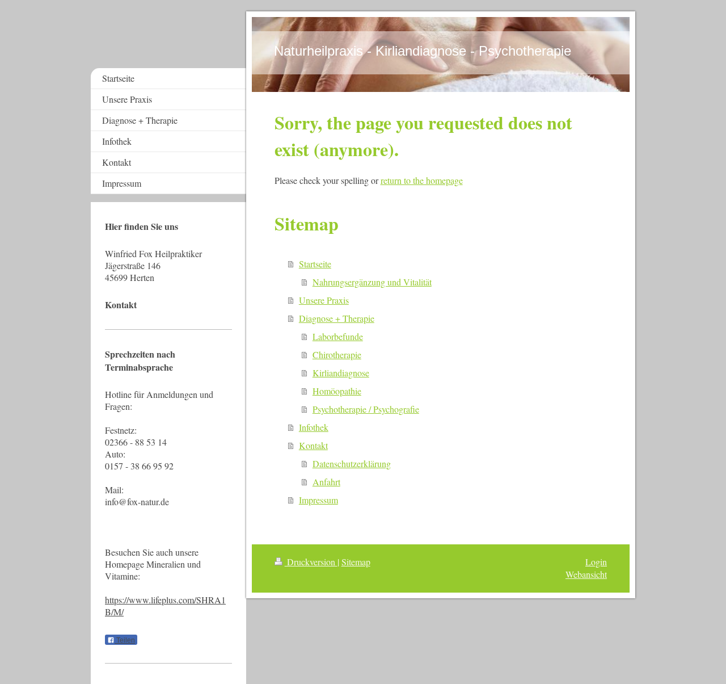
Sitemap (355, 562)
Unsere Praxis (324, 300)
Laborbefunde (338, 336)
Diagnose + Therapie (336, 318)
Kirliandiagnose (341, 373)
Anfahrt (326, 482)
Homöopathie (337, 391)
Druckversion (311, 562)
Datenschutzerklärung (352, 463)
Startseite (315, 264)
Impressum (318, 500)
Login (596, 562)
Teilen (125, 640)
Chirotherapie (337, 354)
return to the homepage (422, 180)
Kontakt (313, 445)
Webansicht (586, 574)
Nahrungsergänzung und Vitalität (372, 282)
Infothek (313, 427)
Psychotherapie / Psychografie (366, 409)
